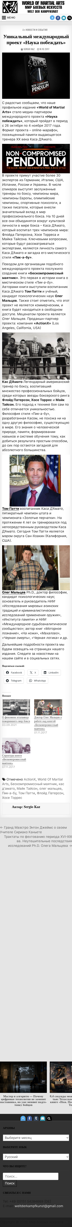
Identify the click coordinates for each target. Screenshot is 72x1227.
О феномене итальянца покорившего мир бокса (16, 719)
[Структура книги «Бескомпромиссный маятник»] (16, 746)
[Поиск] (69, 18)
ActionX (30, 779)
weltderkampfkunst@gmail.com (39, 1206)
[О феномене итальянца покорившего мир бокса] (16, 707)
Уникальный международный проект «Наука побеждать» (36, 39)
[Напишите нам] (63, 18)
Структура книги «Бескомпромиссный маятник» (14, 759)
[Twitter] (52, 17)
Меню (11, 17)
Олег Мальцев (14, 592)
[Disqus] (36, 904)
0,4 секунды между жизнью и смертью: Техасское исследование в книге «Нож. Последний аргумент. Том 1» (23, 1100)
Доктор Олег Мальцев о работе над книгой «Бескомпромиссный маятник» (48, 722)
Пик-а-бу (9, 793)
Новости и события (36, 29)
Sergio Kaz (29, 49)
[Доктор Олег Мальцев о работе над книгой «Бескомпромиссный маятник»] (48, 707)
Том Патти (10, 509)
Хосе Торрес (12, 798)
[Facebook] (58, 18)
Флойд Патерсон (50, 793)
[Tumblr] (36, 1118)
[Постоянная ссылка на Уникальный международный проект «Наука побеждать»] (36, 76)
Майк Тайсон (27, 788)
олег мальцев (50, 788)
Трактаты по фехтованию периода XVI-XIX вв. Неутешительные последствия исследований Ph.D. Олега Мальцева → (38, 841)
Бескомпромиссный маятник (34, 784)
